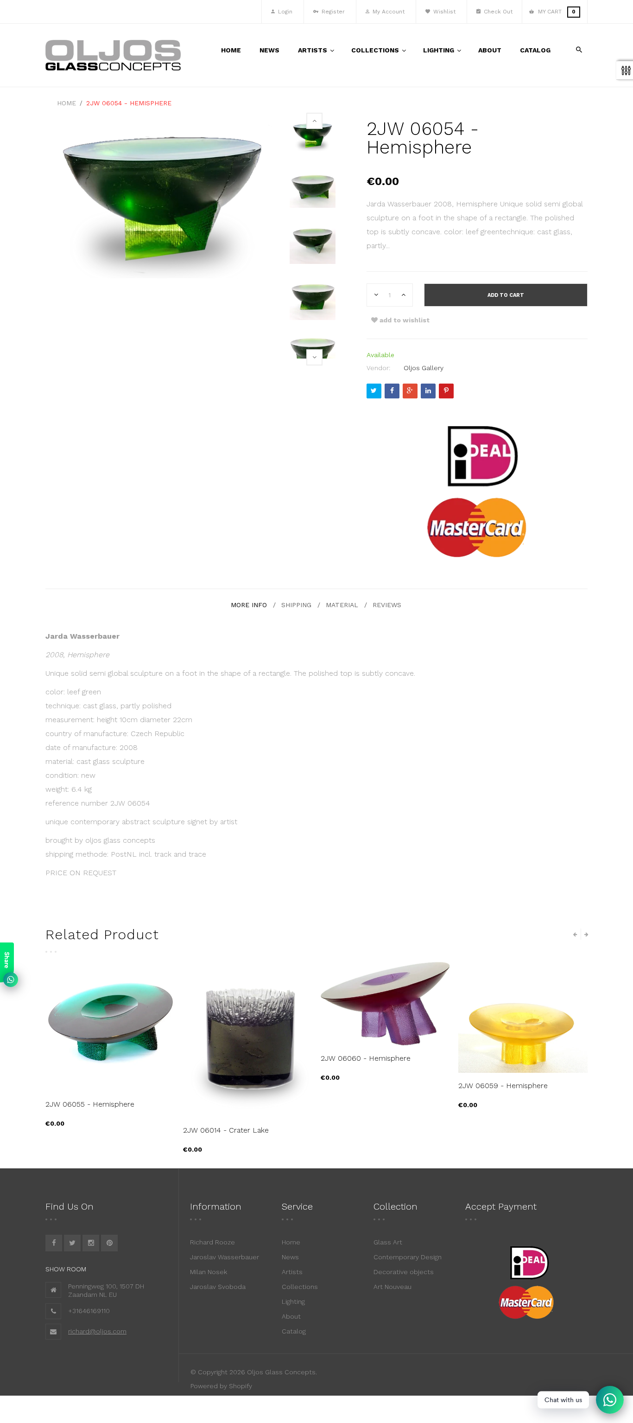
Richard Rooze (212, 1242)
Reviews (387, 605)
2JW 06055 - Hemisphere (89, 1104)
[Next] (314, 357)
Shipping (296, 605)
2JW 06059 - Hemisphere (503, 1085)
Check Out (497, 11)
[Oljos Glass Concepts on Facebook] (53, 1243)
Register (332, 11)
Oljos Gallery (423, 368)
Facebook (392, 391)
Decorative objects (403, 1272)
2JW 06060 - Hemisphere (366, 1058)
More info (249, 605)
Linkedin (428, 391)
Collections (300, 1286)
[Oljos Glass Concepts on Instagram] (90, 1243)
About (291, 1316)
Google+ (410, 391)
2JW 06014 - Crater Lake (226, 1130)
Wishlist (443, 11)
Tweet (374, 391)
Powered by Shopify (221, 1386)
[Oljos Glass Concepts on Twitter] (72, 1243)
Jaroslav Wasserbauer (224, 1257)
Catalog (294, 1331)
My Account (388, 11)
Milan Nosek (208, 1272)
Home (291, 1242)
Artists (292, 1272)
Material (342, 605)
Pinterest (446, 391)
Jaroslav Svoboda (218, 1286)
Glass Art (387, 1242)
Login (284, 11)
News (290, 1257)
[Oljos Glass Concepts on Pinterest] (109, 1243)
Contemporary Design (407, 1257)
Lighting (293, 1301)
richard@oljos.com (97, 1331)
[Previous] (314, 121)
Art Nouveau (392, 1286)
